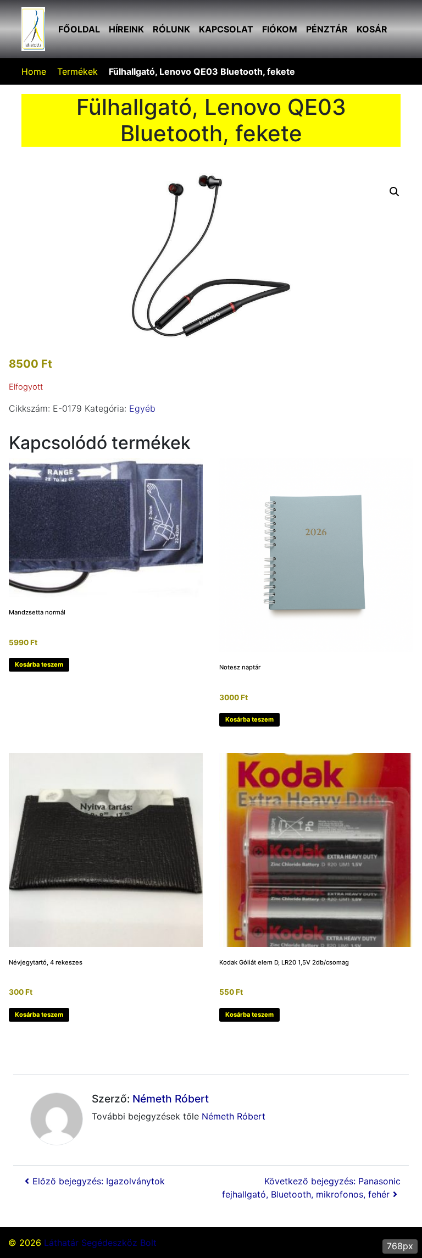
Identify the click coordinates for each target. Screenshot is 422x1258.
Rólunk (171, 29)
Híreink (126, 29)
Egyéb (142, 408)
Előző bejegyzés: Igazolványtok (98, 1181)
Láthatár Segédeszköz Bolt (100, 1242)
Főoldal (79, 29)
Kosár (372, 29)
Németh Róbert (170, 1098)
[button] (394, 192)
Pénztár (327, 29)
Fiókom (279, 29)
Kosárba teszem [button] (39, 664)
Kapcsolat (226, 29)
